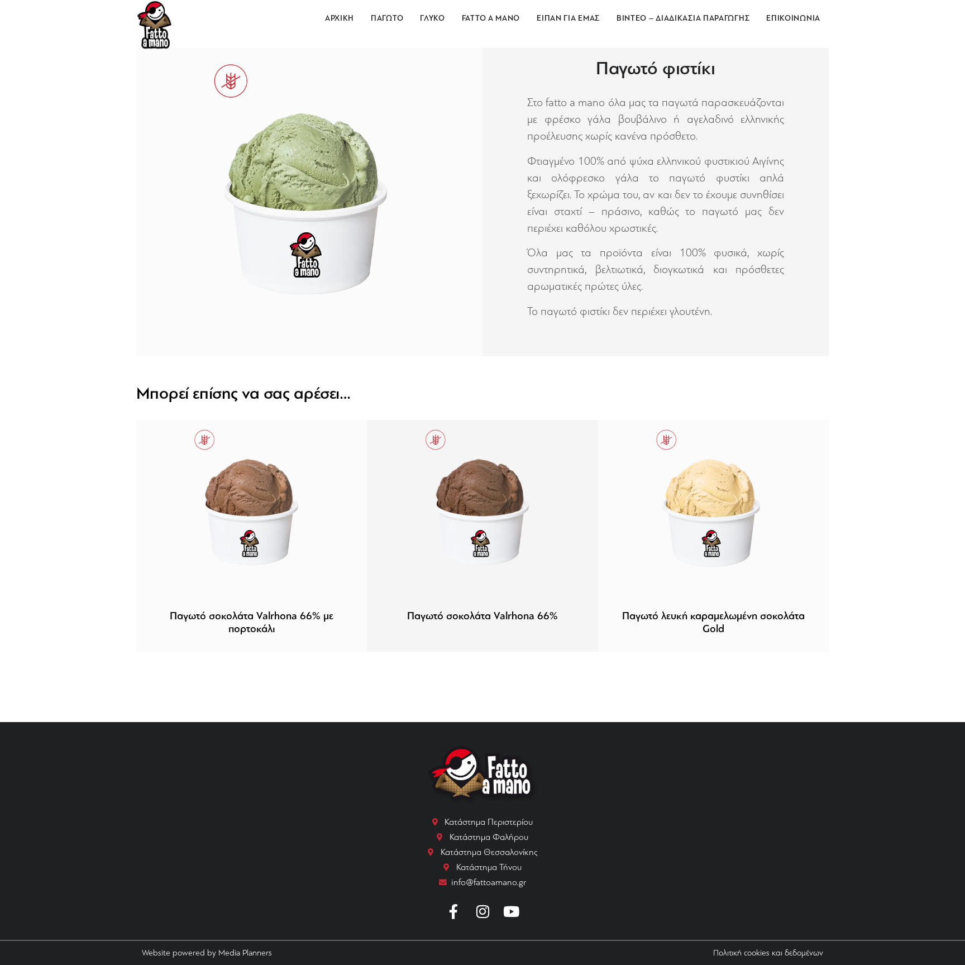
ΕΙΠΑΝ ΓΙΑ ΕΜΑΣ (568, 18)
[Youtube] (511, 912)
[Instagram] (482, 912)
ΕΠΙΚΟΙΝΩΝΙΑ (793, 18)
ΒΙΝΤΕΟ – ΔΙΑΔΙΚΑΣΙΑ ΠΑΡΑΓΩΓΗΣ (683, 18)
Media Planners (245, 953)
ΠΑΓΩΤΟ (387, 18)
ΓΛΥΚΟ (432, 18)
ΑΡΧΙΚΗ (339, 18)
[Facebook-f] (454, 912)
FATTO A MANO (491, 18)
